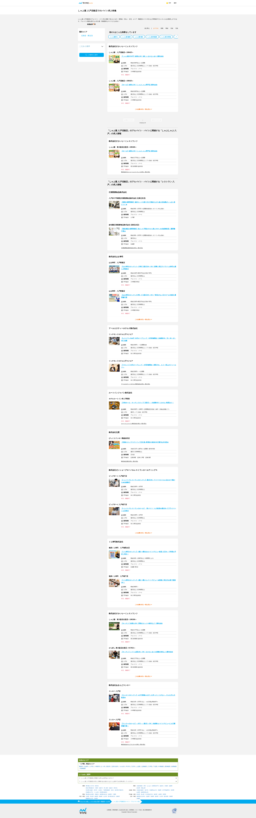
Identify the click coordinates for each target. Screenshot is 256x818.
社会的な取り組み (123, 809)
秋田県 (172, 790)
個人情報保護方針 (147, 809)
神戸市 (157, 785)
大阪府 (138, 785)
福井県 (155, 794)
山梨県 (160, 794)
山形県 (138, 792)
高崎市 (105, 792)
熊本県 (156, 796)
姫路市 (161, 785)
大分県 (161, 796)
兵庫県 (153, 785)
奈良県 (138, 788)
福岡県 (138, 796)
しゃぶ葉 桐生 (139, 37)
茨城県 (87, 792)
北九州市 (142, 796)
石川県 (147, 794)
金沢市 (150, 794)
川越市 (91, 790)
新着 (162, 28)
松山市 (91, 798)
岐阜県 (110, 794)
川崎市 (96, 788)
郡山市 (146, 792)
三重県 (114, 794)
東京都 (87, 785)
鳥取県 (96, 796)
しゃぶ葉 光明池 (166, 37)
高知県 (96, 798)
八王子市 (92, 785)
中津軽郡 (161, 766)
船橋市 (108, 790)
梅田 (141, 785)
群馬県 (101, 792)
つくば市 (96, 792)
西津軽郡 (167, 766)
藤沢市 (101, 788)
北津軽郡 (144, 766)
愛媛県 (87, 798)
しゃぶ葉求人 (114, 37)
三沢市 (133, 766)
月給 (176, 28)
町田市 (96, 785)
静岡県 (101, 794)
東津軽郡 (174, 766)
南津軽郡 (83, 768)
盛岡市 (167, 790)
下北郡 (155, 766)
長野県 (164, 794)
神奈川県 (88, 788)
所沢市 (95, 790)
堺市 (145, 785)
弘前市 (86, 766)
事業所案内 (115, 809)
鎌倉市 (111, 788)
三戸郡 (150, 766)
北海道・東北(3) (87, 35)
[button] (176, 36)
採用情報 (131, 809)
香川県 (109, 796)
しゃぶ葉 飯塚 (126, 37)
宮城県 (151, 790)
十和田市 (97, 766)
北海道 (138, 790)
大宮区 (100, 790)
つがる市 (122, 766)
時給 (167, 28)
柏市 (112, 790)
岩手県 (164, 790)
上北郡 (138, 766)
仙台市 (154, 790)
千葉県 (104, 790)
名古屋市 (92, 794)
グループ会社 (138, 809)
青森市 (81, 766)
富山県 (142, 794)
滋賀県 (170, 785)
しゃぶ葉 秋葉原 (152, 37)
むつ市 (103, 766)
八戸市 (91, 766)
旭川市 (146, 790)
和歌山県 (143, 788)
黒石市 (108, 766)
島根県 (100, 796)
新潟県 (138, 794)
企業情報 (109, 809)
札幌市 (142, 790)
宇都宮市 (121, 790)
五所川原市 (115, 766)
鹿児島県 (166, 796)
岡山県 (92, 796)
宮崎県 (171, 796)
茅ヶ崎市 (106, 788)
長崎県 (152, 796)
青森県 (159, 790)
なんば (148, 785)
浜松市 (105, 794)
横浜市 (92, 788)
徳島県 (118, 796)
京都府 (166, 785)
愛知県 (87, 794)
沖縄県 (138, 798)
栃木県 (116, 790)
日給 (171, 28)
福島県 (142, 792)
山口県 (105, 796)
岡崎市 (96, 794)
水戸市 (91, 792)
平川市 (128, 766)
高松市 (113, 796)
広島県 (87, 796)
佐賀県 (148, 796)
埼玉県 (87, 790)
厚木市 (115, 788)
